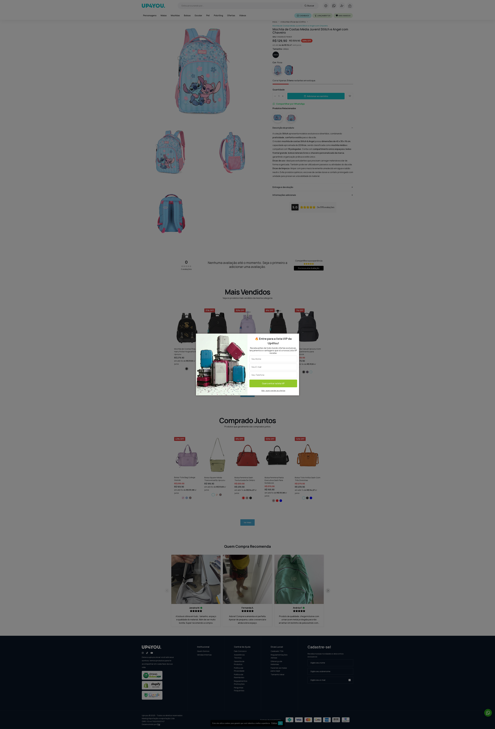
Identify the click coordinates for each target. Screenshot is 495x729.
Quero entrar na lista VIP (273, 383)
